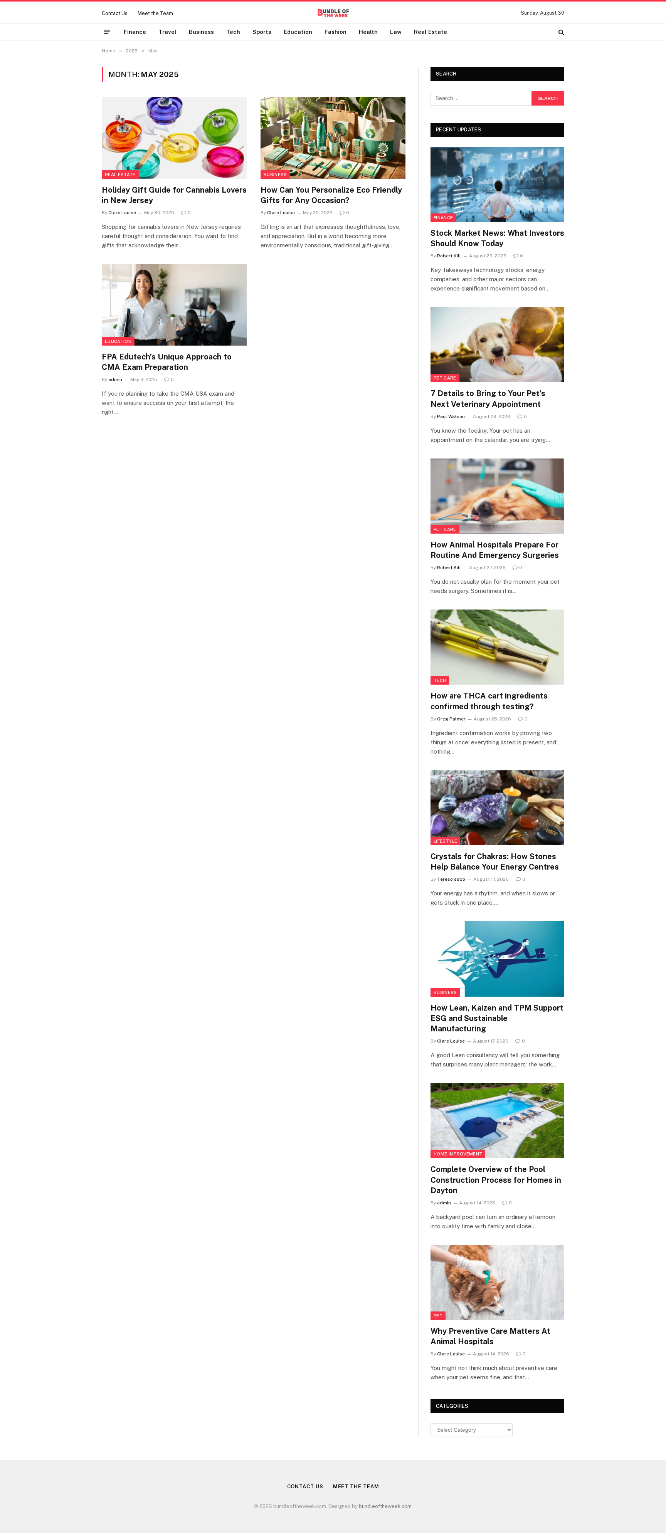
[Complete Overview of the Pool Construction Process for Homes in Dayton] (497, 1120)
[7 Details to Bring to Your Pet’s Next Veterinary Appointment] (497, 344)
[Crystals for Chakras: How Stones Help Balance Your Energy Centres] (497, 807)
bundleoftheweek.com (385, 1506)
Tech (233, 32)
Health (368, 32)
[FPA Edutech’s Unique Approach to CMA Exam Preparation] (174, 305)
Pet (438, 1315)
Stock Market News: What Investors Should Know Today (497, 238)
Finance (135, 32)
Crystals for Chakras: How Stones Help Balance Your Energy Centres (495, 861)
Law (396, 32)
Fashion (335, 32)
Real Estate (430, 32)
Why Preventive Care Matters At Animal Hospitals (490, 1336)
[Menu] (107, 32)
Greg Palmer (451, 719)
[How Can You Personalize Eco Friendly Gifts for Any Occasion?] (333, 138)
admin (115, 379)
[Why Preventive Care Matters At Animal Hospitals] (497, 1282)
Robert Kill (449, 256)
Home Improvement (458, 1154)
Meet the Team (155, 13)
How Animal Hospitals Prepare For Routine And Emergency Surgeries (495, 550)
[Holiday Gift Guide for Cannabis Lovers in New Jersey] (174, 138)
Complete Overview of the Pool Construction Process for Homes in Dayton (496, 1180)
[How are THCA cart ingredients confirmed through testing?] (497, 647)
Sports (261, 32)
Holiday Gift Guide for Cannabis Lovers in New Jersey (174, 195)
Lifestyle (445, 841)
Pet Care (445, 378)
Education (298, 32)
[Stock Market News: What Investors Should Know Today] (497, 184)
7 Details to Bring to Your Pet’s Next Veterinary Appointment (488, 398)
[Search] (560, 32)
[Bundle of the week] (333, 13)
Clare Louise (122, 212)
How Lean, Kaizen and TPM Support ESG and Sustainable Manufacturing (497, 1018)
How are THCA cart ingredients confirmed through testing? (489, 701)
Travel (167, 32)
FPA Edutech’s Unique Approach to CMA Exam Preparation (167, 362)
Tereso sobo (451, 879)
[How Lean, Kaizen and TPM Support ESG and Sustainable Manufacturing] (497, 958)
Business (201, 32)
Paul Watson (451, 416)
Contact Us (115, 13)
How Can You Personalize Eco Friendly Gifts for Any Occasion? (331, 195)
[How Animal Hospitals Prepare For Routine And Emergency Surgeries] (497, 496)
